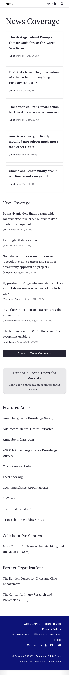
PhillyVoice (9, 272)
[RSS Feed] (59, 645)
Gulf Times (10, 341)
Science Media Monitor (19, 509)
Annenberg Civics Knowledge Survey (28, 418)
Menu (9, 4)
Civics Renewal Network (19, 466)
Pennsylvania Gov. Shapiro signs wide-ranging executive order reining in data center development (30, 218)
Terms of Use (52, 624)
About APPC (32, 624)
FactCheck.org (13, 477)
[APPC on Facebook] (46, 645)
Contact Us (34, 645)
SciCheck (9, 498)
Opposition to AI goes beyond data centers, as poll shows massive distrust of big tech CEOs (33, 288)
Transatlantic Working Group (23, 520)
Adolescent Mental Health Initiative (28, 429)
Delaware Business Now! (17, 320)
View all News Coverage (34, 353)
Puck (6, 245)
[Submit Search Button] (62, 3)
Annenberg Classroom (18, 439)
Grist (12, 55)
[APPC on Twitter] (51, 645)
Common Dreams (14, 299)
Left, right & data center (20, 240)
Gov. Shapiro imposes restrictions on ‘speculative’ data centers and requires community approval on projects (29, 261)
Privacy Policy (51, 629)
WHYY (7, 229)
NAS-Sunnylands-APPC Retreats (25, 487)
